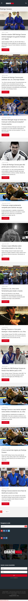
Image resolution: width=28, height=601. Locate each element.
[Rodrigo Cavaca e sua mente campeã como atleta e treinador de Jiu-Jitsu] (14, 396)
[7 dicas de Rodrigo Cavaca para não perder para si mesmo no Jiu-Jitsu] (14, 151)
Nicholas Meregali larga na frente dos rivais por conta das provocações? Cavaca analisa (14, 122)
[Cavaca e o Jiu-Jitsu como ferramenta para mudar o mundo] (14, 275)
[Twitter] (9, 531)
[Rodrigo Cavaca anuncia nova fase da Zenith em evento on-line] (14, 477)
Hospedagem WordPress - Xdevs (14, 595)
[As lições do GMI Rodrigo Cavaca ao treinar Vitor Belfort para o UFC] (14, 354)
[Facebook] (6, 531)
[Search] (26, 3)
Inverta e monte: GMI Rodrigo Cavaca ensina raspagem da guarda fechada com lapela (14, 37)
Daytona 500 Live (4, 600)
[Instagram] (4, 531)
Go (25, 526)
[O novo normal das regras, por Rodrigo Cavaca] (14, 436)
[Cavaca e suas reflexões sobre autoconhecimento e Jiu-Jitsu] (14, 232)
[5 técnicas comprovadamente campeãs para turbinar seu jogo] (14, 191)
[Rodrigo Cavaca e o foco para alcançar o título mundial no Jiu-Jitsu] (14, 315)
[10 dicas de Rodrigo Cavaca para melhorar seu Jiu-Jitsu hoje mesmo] (14, 63)
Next (7, 511)
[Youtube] (2, 531)
